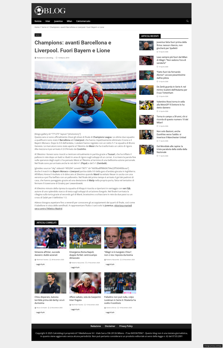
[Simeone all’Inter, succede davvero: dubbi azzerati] (50, 237)
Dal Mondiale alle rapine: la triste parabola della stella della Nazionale (172, 149)
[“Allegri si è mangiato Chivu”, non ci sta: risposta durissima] (120, 237)
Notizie (38, 21)
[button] (187, 21)
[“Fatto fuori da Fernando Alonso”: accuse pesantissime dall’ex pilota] (146, 75)
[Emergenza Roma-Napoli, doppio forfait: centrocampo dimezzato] (85, 237)
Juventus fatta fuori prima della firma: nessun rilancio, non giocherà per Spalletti (172, 45)
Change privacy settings (212, 346)
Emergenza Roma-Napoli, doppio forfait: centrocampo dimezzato (83, 255)
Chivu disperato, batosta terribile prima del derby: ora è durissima (49, 300)
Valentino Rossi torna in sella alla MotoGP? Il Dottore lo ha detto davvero (171, 104)
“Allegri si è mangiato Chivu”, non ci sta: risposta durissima (118, 253)
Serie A (38, 35)
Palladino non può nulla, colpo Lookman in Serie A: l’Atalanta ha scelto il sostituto (120, 300)
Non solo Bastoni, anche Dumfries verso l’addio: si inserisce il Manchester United (171, 134)
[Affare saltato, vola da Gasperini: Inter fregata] (85, 283)
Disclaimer (110, 326)
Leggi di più (40, 264)
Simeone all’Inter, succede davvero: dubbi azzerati (47, 253)
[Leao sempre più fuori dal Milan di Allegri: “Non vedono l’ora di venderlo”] (146, 60)
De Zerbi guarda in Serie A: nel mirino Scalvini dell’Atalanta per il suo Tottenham (172, 89)
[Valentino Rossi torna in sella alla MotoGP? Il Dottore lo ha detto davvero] (146, 105)
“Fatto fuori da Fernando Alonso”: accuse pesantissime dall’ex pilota (171, 74)
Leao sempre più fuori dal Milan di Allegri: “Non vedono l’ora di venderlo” (172, 60)
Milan (69, 21)
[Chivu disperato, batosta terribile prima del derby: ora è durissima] (50, 283)
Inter (48, 21)
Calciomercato (83, 21)
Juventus (58, 21)
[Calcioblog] (50, 10)
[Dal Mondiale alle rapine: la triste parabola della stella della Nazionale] (146, 149)
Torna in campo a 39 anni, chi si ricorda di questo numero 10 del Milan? (172, 119)
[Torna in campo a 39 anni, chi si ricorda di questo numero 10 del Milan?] (146, 120)
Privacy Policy (126, 326)
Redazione (96, 326)
